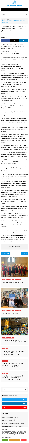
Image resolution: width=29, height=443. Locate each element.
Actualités (5, 279)
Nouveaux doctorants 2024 (10, 313)
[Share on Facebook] (5, 40)
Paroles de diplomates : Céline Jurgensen (12, 426)
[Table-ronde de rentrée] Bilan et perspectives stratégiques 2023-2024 (14, 341)
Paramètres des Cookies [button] (14, 440)
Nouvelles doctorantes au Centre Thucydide (13, 423)
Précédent (6, 253)
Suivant (23, 253)
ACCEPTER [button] (5, 440)
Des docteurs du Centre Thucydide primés (13, 283)
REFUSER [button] (24, 440)
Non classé (4, 34)
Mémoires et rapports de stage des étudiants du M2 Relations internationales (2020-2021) (13, 365)
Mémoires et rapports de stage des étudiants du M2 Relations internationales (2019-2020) (13, 377)
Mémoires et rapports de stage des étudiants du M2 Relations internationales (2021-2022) (13, 352)
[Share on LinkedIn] (23, 40)
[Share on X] (14, 40)
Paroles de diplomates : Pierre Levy (11, 417)
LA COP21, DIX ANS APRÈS (9, 420)
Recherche (18, 279)
